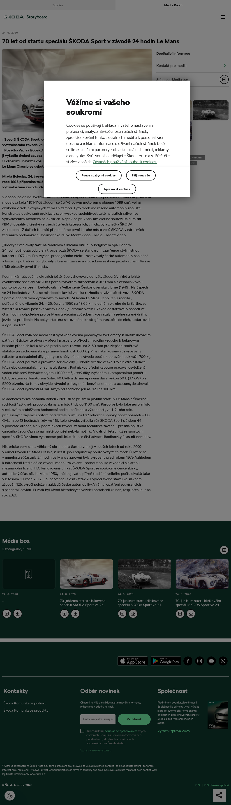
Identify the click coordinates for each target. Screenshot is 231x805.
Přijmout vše (141, 175)
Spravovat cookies (117, 189)
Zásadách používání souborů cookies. (125, 161)
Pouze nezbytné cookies (99, 175)
